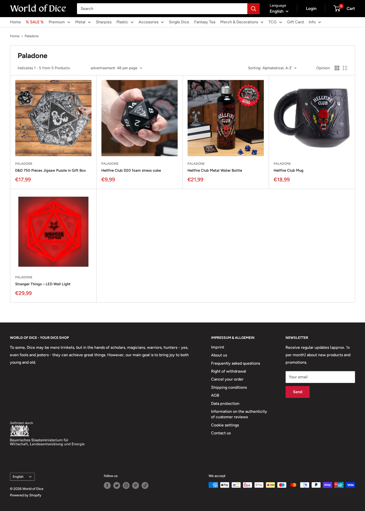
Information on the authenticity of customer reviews (239, 414)
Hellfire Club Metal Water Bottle (214, 170)
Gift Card (295, 22)
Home (15, 22)
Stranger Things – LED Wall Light (43, 284)
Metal (80, 22)
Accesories (148, 22)
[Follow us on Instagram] (126, 485)
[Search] (253, 8)
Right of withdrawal (228, 371)
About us (219, 355)
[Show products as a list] (345, 68)
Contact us (221, 433)
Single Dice (179, 22)
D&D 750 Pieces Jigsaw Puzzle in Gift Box (50, 170)
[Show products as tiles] (337, 68)
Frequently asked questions (235, 363)
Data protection (225, 403)
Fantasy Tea (204, 22)
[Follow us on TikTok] (145, 485)
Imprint (217, 347)
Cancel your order (227, 379)
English (18, 477)
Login (311, 8)
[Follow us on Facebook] (107, 485)
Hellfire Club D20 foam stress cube (131, 170)
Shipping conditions (229, 387)
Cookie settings (225, 425)
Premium (57, 22)
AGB (215, 395)
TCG (272, 22)
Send (297, 391)
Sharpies (103, 22)
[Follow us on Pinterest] (135, 485)
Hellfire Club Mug (288, 170)
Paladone (32, 36)
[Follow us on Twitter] (116, 485)
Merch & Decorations (239, 22)
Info (312, 22)
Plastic (122, 22)
